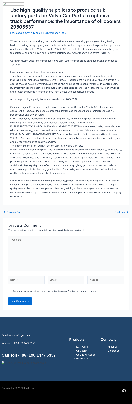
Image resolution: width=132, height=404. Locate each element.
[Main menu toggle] (125, 12)
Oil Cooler (81, 350)
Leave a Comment (20, 32)
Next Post (121, 212)
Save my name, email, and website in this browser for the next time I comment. (56, 291)
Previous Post (12, 212)
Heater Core (82, 358)
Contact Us (114, 350)
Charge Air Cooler (85, 354)
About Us (113, 347)
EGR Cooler (82, 347)
